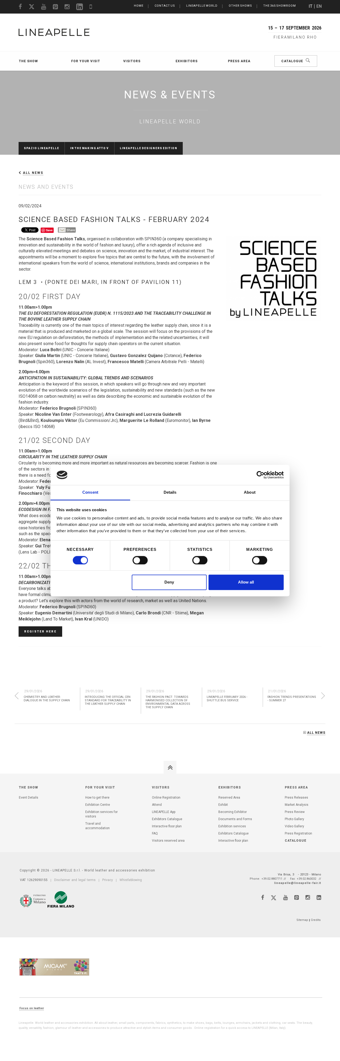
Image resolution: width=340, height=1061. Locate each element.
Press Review (295, 812)
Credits (316, 920)
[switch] (140, 560)
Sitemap (302, 920)
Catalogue (292, 61)
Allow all (246, 582)
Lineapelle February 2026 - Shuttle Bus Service (227, 698)
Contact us (165, 5)
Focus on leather (31, 1008)
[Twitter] (274, 899)
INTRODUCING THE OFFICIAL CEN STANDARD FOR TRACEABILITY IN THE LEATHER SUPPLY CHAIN (108, 700)
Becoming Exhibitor (232, 812)
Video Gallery (294, 826)
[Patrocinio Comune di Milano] (33, 900)
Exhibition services (232, 826)
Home (138, 5)
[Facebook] (262, 897)
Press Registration (298, 833)
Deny (169, 582)
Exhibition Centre (97, 805)
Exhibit (223, 805)
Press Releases (296, 797)
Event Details (28, 797)
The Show (28, 61)
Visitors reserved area (168, 840)
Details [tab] (170, 492)
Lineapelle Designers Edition (148, 148)
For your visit (85, 61)
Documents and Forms (235, 819)
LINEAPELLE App (163, 812)
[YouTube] (285, 897)
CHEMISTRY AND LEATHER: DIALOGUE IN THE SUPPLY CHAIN (47, 698)
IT (310, 6)
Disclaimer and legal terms (75, 880)
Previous (17, 695)
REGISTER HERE (40, 631)
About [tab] (250, 492)
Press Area (239, 61)
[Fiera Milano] (61, 899)
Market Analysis (296, 805)
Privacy (107, 880)
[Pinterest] (296, 897)
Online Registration (166, 797)
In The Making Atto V (89, 148)
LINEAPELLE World (202, 5)
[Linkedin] (319, 897)
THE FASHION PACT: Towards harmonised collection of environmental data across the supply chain (168, 702)
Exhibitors (187, 61)
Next (323, 695)
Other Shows (240, 5)
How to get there (97, 797)
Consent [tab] (90, 492)
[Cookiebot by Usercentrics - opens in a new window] (260, 475)
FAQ (155, 833)
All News (33, 173)
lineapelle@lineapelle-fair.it (297, 883)
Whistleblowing (131, 880)
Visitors (132, 61)
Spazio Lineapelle (41, 148)
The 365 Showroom (279, 5)
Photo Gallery (294, 819)
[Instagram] (307, 897)
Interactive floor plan (167, 826)
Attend (157, 805)
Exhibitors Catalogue (167, 819)
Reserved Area (229, 797)
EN (319, 6)
